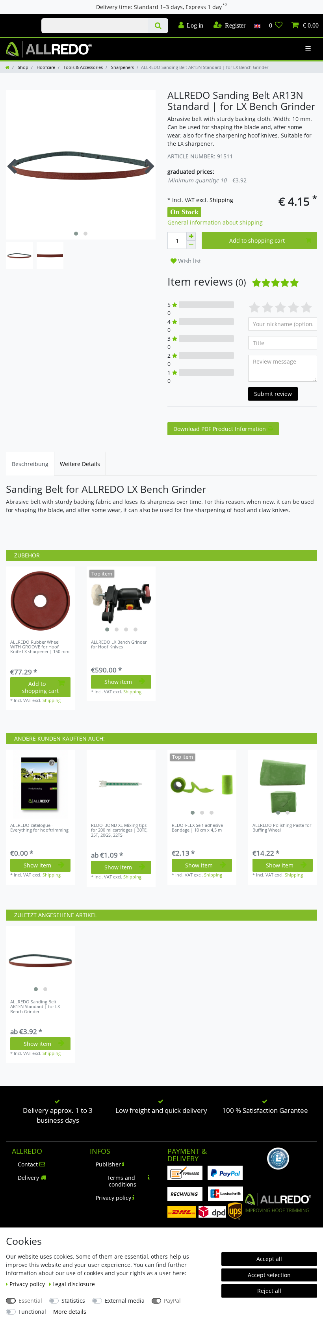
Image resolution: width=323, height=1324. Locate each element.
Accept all (269, 1259)
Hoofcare (45, 67)
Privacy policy (113, 1197)
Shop (22, 67)
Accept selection (269, 1275)
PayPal (172, 1300)
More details (69, 1311)
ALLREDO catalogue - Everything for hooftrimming (39, 828)
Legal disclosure (73, 1284)
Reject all (269, 1290)
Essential (30, 1300)
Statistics (73, 1300)
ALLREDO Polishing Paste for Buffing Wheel (281, 828)
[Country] (257, 25)
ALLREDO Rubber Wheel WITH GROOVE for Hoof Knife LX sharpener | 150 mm (39, 647)
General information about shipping (215, 222)
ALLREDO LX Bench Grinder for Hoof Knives (119, 645)
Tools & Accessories (82, 67)
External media (125, 1300)
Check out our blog (17, 18)
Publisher (108, 1164)
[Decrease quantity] (191, 245)
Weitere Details (80, 464)
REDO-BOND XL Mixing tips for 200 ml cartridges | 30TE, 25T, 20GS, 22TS (119, 830)
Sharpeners (122, 67)
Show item (118, 681)
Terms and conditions (121, 1181)
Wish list (188, 261)
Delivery (28, 1177)
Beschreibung (30, 464)
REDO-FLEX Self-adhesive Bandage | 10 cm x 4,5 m (197, 828)
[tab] (30, 463)
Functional (32, 1311)
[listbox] (121, 600)
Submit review (273, 393)
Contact (28, 1164)
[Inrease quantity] (191, 236)
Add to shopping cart (257, 240)
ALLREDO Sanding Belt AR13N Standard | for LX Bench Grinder (35, 1006)
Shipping (220, 200)
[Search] (158, 25)
